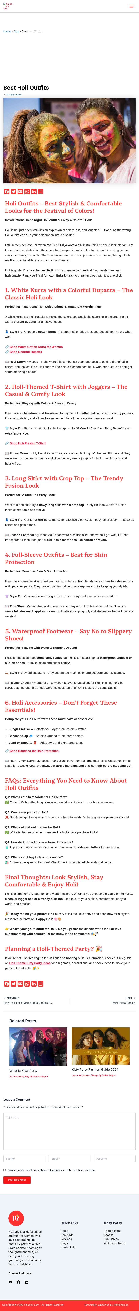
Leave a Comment (81, 1075)
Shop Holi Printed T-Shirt (28, 443)
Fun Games (111, 1239)
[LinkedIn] (27, 1283)
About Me (67, 1235)
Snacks (108, 1235)
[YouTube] (10, 1283)
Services (66, 1239)
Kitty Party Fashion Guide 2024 (95, 1069)
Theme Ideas (112, 1231)
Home (64, 1231)
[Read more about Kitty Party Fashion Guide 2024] (101, 1045)
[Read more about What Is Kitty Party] (38, 1046)
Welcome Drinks (114, 1243)
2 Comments (16, 1076)
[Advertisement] (69, 59)
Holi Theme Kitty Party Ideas (30, 963)
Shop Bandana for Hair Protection (34, 751)
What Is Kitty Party (23, 1070)
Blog (27, 1076)
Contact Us (68, 1247)
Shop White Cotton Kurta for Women (36, 347)
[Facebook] (19, 1283)
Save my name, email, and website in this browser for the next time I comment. (52, 1170)
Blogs (64, 1243)
